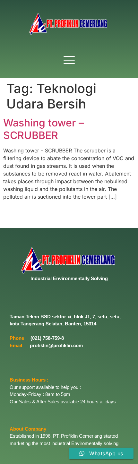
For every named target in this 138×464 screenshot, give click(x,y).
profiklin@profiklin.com (56, 345)
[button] (69, 60)
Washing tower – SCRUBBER (43, 128)
